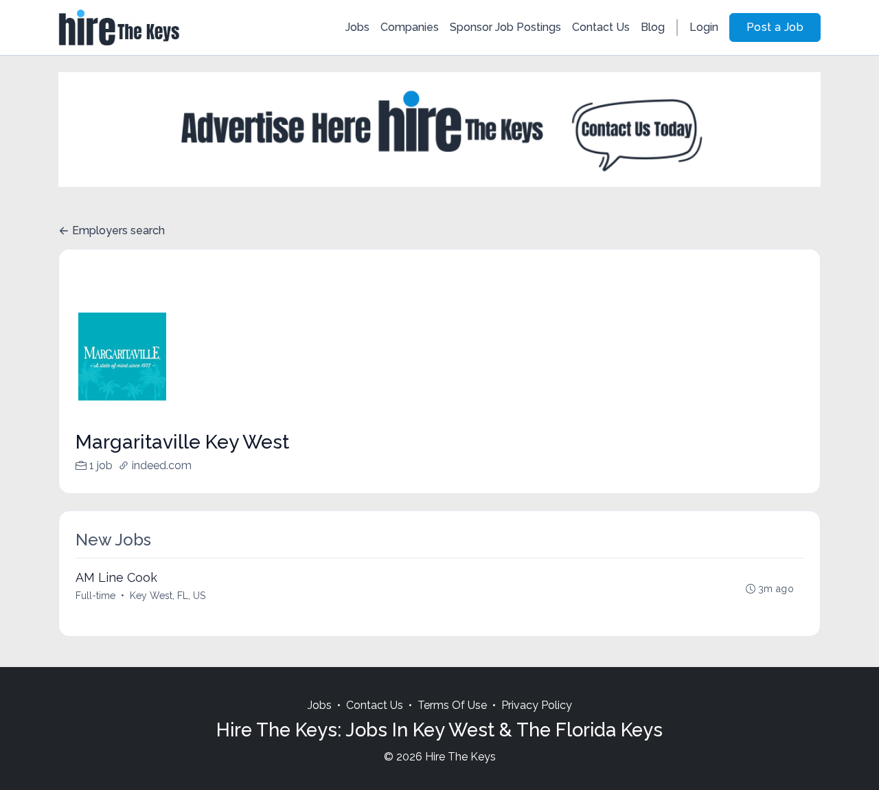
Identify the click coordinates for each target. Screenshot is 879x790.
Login (703, 27)
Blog (653, 27)
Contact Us (601, 27)
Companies (409, 27)
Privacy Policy (536, 705)
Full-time (95, 595)
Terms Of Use (452, 705)
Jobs (357, 27)
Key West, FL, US (167, 595)
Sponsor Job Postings (505, 27)
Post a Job (774, 27)
